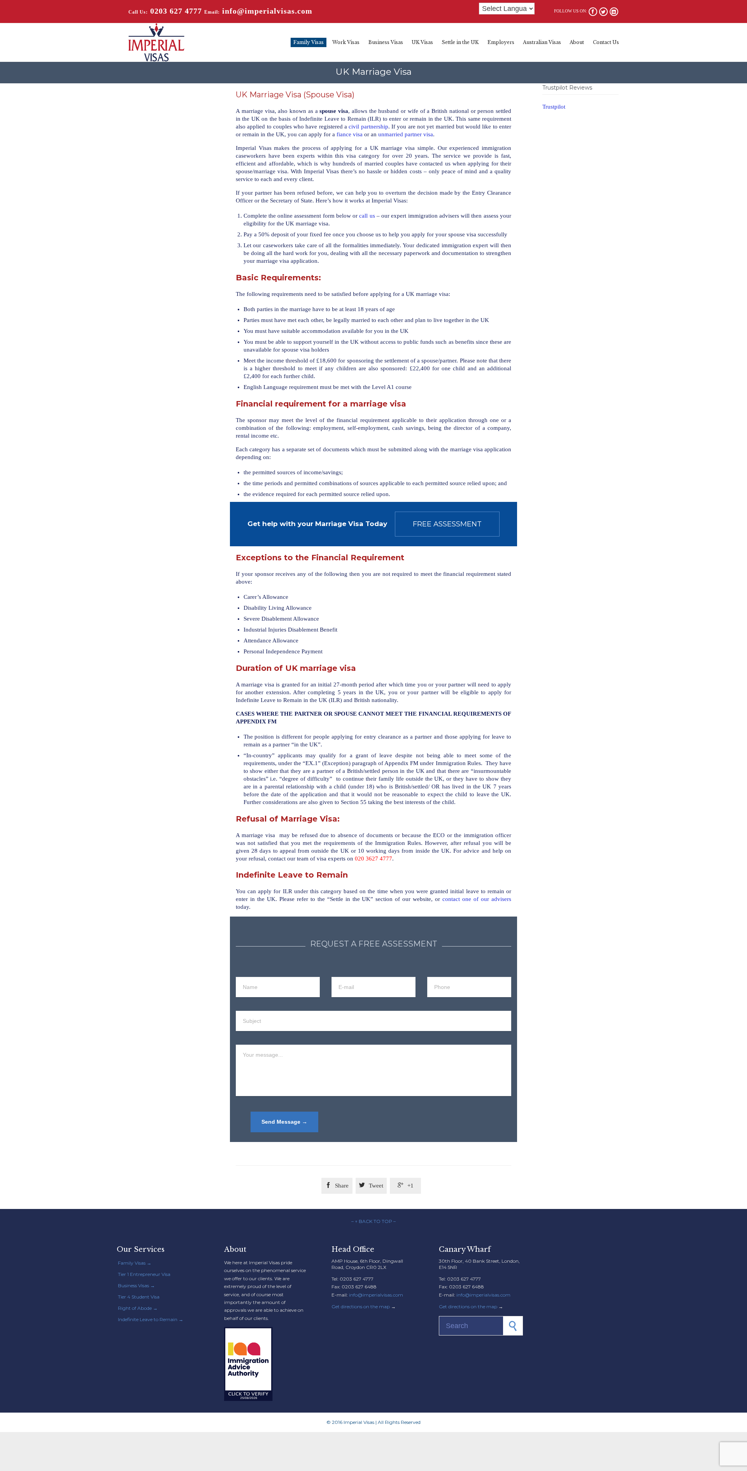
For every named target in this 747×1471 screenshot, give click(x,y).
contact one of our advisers (476, 899)
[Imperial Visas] (156, 42)
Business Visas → (136, 1285)
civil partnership (368, 126)
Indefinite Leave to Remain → (150, 1319)
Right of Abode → (138, 1308)
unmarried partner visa (405, 134)
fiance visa (350, 134)
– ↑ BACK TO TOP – (373, 1221)
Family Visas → (134, 1263)
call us (367, 216)
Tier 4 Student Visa (139, 1297)
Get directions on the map (360, 1306)
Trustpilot (553, 107)
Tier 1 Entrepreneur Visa (144, 1274)
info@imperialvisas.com (376, 1295)
